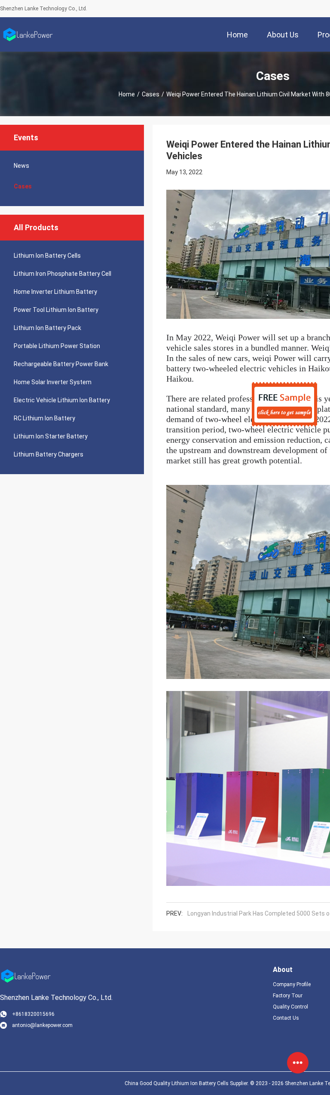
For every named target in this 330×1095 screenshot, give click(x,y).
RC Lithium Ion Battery (44, 418)
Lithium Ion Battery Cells (47, 255)
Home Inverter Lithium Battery (55, 291)
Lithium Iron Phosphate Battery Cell (62, 273)
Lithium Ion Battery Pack (47, 327)
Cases (150, 94)
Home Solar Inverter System (53, 382)
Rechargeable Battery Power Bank (61, 364)
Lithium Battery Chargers (48, 454)
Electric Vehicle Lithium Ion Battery (62, 400)
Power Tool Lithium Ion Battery (56, 309)
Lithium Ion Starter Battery (51, 436)
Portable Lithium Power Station (57, 345)
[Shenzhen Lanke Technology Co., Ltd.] (28, 34)
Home (127, 94)
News (21, 165)
